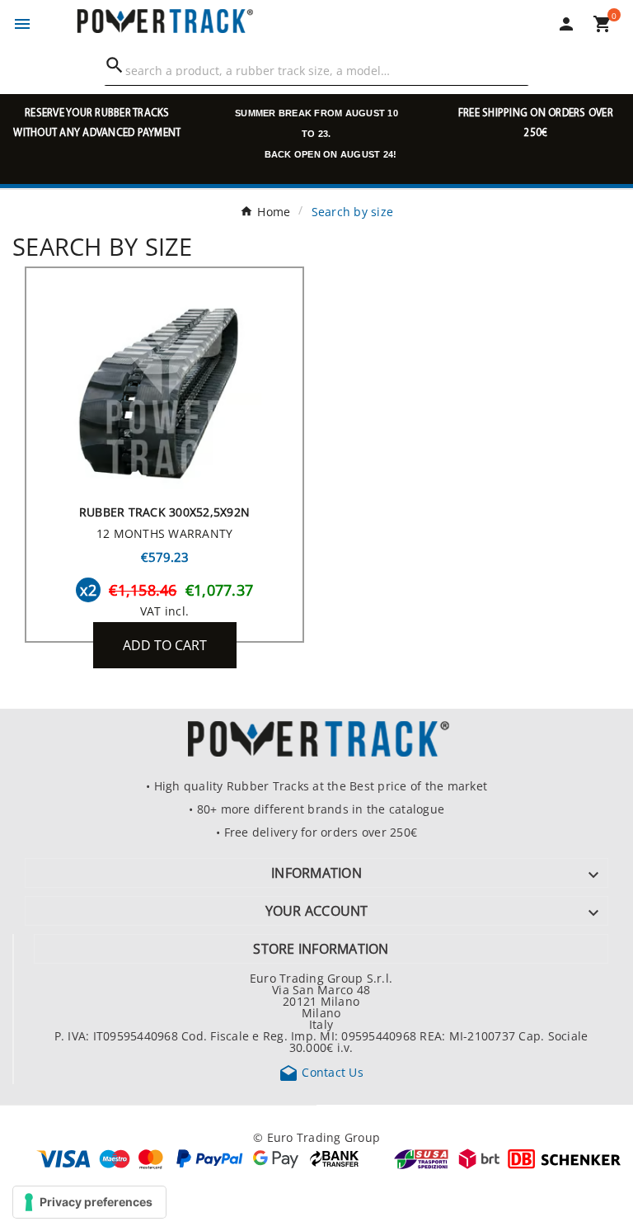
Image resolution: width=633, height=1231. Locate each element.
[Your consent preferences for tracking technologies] (89, 1202)
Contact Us (321, 1072)
